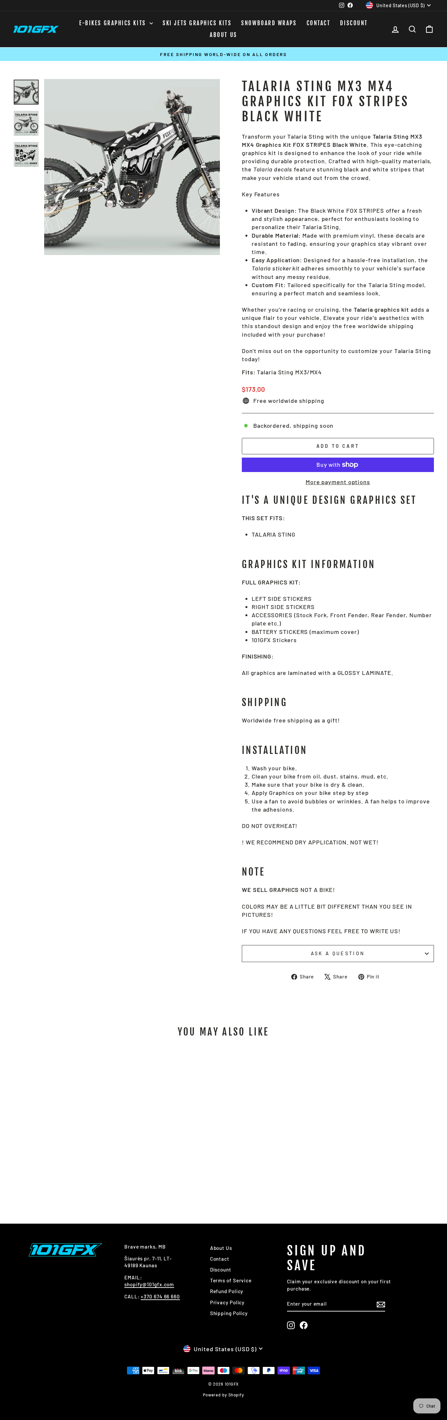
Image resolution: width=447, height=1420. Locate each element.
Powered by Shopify (223, 1394)
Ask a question (338, 953)
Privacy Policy (227, 1302)
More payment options (338, 481)
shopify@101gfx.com (149, 1284)
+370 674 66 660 (160, 1296)
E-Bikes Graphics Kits (113, 23)
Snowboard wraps (268, 23)
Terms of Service (231, 1280)
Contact (319, 23)
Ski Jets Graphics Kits (197, 23)
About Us (223, 34)
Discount (353, 23)
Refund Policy (226, 1291)
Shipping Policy (229, 1313)
